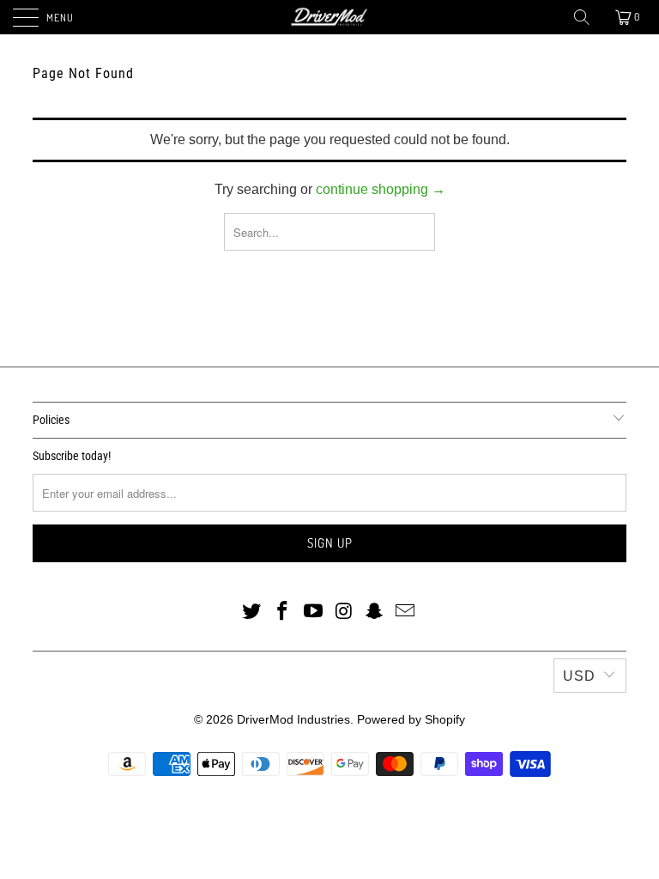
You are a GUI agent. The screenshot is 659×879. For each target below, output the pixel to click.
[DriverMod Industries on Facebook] (283, 612)
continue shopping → (380, 189)
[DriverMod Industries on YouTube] (313, 612)
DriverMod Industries (293, 719)
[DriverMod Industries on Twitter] (252, 612)
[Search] (583, 17)
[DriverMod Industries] (329, 17)
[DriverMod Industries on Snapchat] (375, 612)
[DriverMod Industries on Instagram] (344, 612)
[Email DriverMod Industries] (405, 612)
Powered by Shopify (411, 719)
